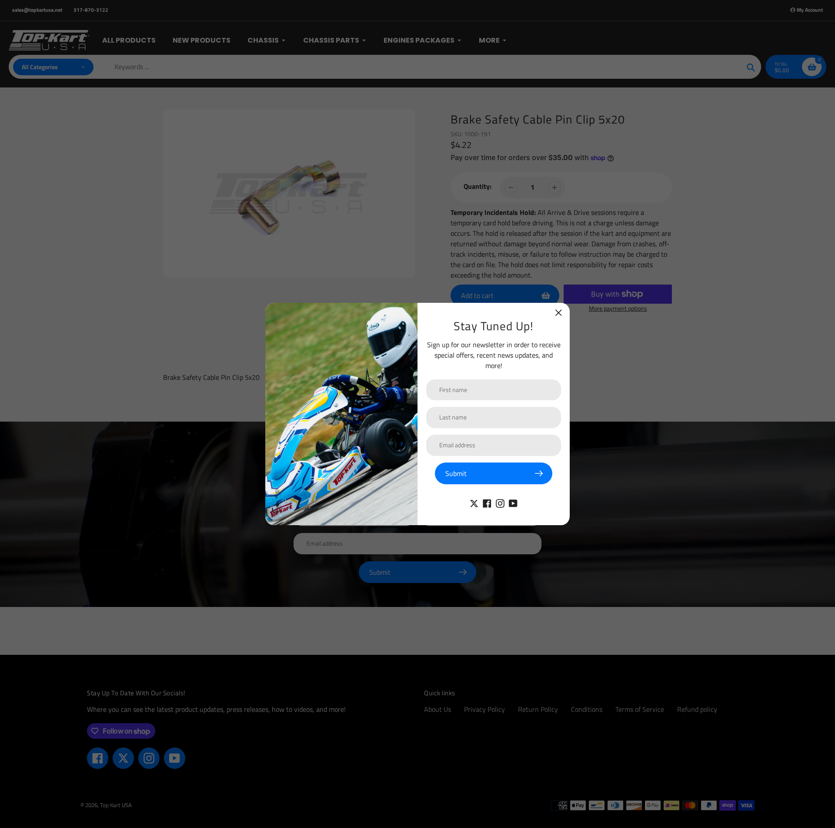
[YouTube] (513, 502)
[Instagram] (500, 502)
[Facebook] (487, 502)
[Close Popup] (558, 312)
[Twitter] (474, 502)
